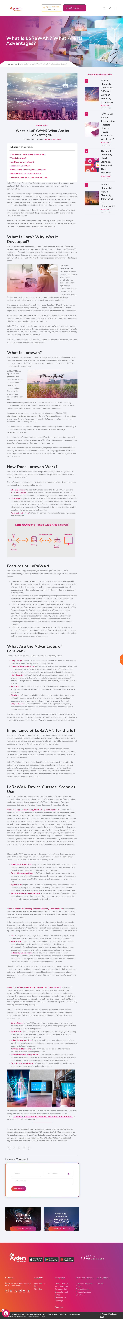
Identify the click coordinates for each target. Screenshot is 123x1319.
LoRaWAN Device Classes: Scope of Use (28, 177)
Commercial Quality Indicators (15, 1317)
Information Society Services (35, 1314)
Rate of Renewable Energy (36, 1317)
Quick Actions (52, 7)
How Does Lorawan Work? (21, 162)
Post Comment (18, 1189)
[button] (104, 8)
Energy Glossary (83, 1289)
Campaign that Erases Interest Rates (61, 1292)
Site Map (38, 1289)
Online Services (76, 8)
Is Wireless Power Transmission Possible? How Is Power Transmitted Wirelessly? (108, 126)
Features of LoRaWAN (19, 166)
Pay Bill (100, 1283)
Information (42, 125)
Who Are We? (40, 1283)
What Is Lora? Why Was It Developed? (27, 154)
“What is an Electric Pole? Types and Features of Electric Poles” (43, 1116)
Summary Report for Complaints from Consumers (63, 1314)
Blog (20, 64)
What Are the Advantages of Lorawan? (27, 169)
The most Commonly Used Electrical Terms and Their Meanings (106, 161)
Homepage (12, 64)
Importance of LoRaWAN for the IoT (26, 173)
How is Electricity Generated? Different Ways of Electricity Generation (107, 91)
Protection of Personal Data (14, 1314)
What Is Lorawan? (17, 158)
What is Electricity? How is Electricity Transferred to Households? (108, 195)
